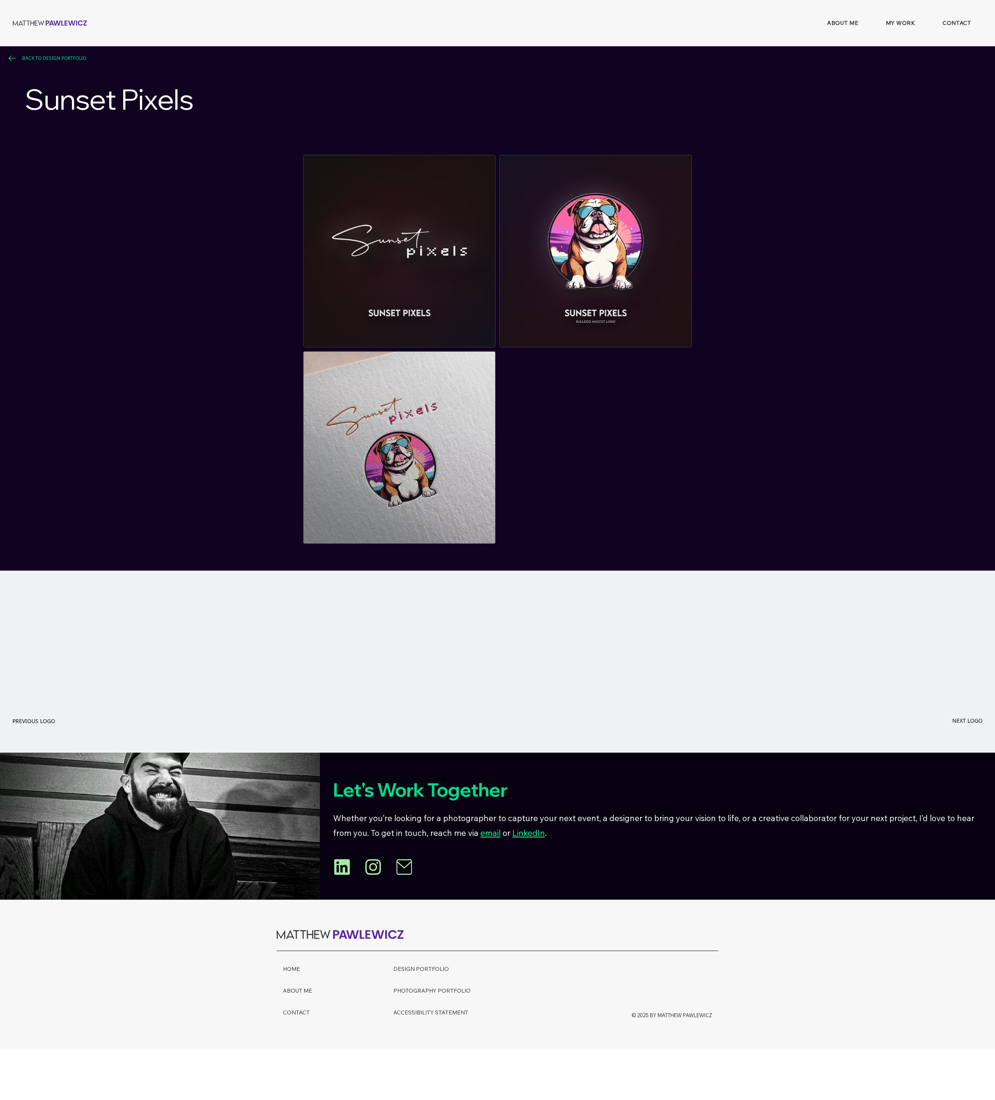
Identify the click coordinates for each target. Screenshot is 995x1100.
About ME (297, 990)
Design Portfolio (421, 968)
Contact (296, 1012)
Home (291, 968)
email (490, 833)
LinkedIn (528, 833)
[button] (900, 23)
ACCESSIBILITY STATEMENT (430, 1012)
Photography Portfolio (432, 990)
